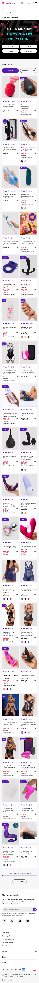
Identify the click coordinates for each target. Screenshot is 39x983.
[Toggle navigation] (36, 3)
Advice (4, 951)
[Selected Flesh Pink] (25, 337)
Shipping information (8, 936)
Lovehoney (19, 8)
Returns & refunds (7, 942)
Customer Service (8, 929)
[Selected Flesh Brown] (28, 337)
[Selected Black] (22, 161)
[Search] (22, 3)
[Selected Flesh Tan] (22, 337)
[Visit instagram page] (20, 921)
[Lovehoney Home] (9, 3)
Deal (22, 78)
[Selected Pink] (22, 642)
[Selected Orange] (25, 208)
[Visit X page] (12, 921)
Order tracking (6, 946)
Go (35, 909)
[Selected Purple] (22, 513)
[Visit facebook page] (4, 921)
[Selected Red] (10, 599)
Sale (22, 739)
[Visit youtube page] (27, 921)
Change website (7, 980)
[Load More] (32, 337)
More (4, 962)
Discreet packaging (8, 939)
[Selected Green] (22, 208)
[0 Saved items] (29, 3)
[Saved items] (17, 111)
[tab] (19, 937)
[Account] (25, 3)
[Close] (36, 974)
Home (3, 13)
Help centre (5, 933)
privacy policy (19, 915)
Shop (4, 957)
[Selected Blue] (4, 599)
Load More (19, 881)
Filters (10, 70)
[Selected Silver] (25, 161)
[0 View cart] (32, 3)
